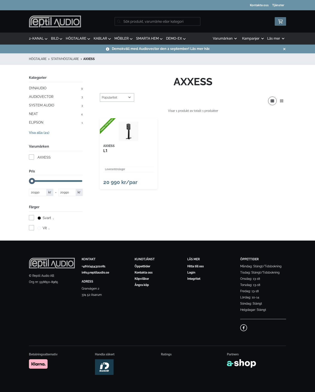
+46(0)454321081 (93, 266)
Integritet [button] (193, 278)
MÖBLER (121, 38)
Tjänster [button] (278, 5)
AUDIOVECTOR (56, 97)
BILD (54, 38)
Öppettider (142, 266)
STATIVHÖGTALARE (65, 59)
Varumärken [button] (222, 38)
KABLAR (100, 38)
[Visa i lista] (282, 101)
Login (191, 272)
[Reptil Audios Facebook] (243, 327)
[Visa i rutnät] (272, 101)
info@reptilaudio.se (95, 272)
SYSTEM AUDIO (56, 105)
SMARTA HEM (147, 38)
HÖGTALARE (76, 38)
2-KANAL (36, 38)
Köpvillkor (142, 278)
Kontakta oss (259, 5)
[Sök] (119, 21)
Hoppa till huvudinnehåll (156, 5)
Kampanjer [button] (251, 38)
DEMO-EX (174, 38)
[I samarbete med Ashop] (241, 363)
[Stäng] (284, 49)
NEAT (56, 114)
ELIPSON (56, 122)
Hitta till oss (195, 266)
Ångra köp (142, 285)
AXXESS (89, 59)
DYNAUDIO (56, 88)
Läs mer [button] (273, 38)
